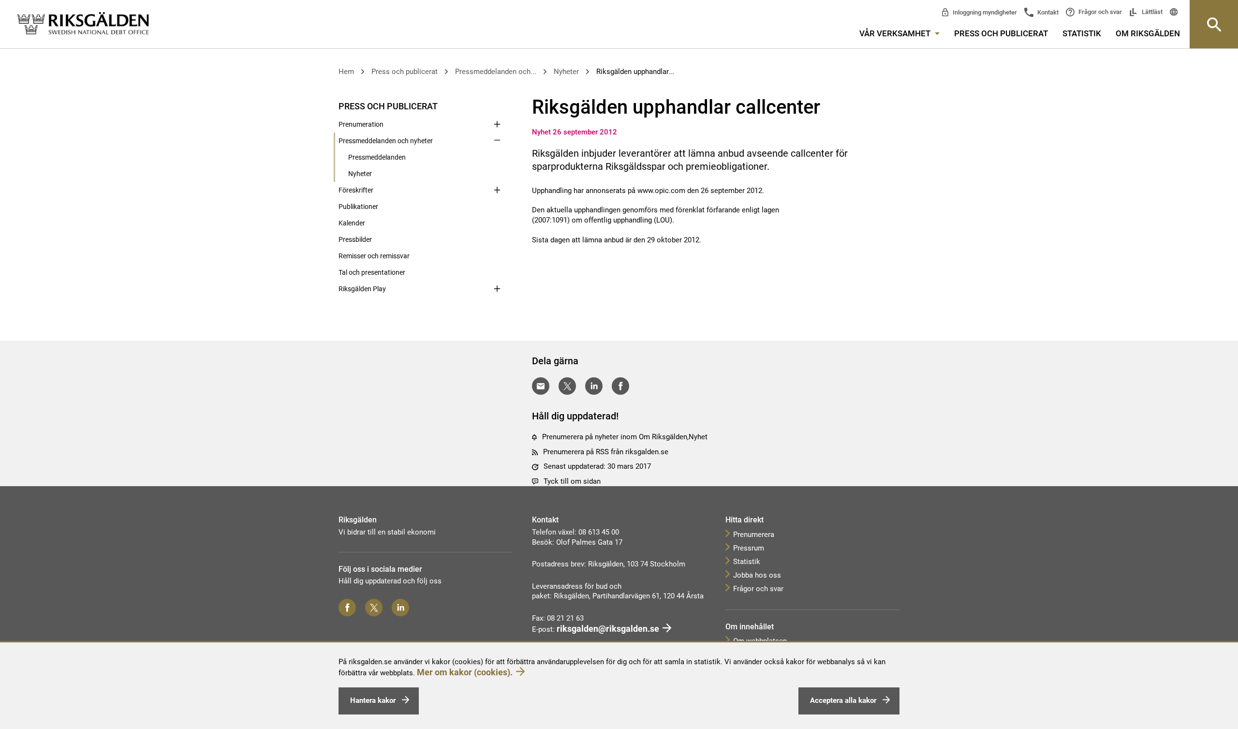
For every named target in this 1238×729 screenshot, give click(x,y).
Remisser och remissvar (374, 256)
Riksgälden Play (362, 289)
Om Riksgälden (1148, 33)
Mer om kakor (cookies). (465, 672)
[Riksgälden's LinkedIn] (400, 607)
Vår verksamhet (895, 33)
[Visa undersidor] (497, 105)
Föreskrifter (356, 190)
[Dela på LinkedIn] (594, 386)
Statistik (1081, 33)
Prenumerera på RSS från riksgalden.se (605, 451)
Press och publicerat (1001, 33)
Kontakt (1047, 12)
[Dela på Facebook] (620, 386)
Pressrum (748, 548)
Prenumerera (753, 534)
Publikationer (358, 206)
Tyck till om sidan (572, 481)
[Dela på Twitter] (567, 386)
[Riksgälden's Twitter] (374, 607)
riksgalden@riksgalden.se (608, 629)
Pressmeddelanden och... (495, 71)
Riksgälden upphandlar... (635, 71)
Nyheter (566, 71)
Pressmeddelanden (377, 157)
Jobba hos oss (757, 575)
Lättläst (1151, 11)
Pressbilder (355, 239)
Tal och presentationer (372, 272)
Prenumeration (361, 124)
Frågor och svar (1099, 11)
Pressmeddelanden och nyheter (386, 141)
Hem (346, 71)
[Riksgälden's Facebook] (347, 607)
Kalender (352, 223)
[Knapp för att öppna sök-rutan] (1214, 24)
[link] (83, 23)
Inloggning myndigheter (984, 12)
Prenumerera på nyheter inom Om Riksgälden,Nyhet (624, 436)
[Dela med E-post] (540, 386)
